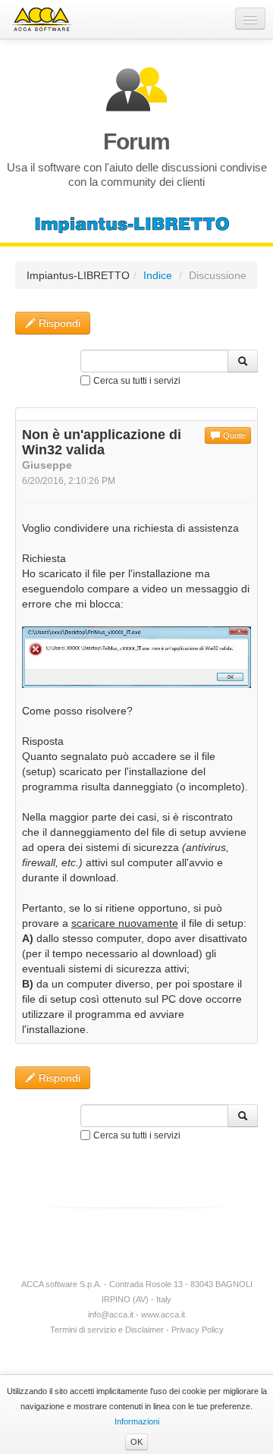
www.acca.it (163, 1314)
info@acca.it (110, 1314)
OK (136, 1441)
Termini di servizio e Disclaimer (107, 1329)
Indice (157, 275)
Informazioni (137, 1421)
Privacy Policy (197, 1329)
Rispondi (58, 323)
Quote (233, 435)
